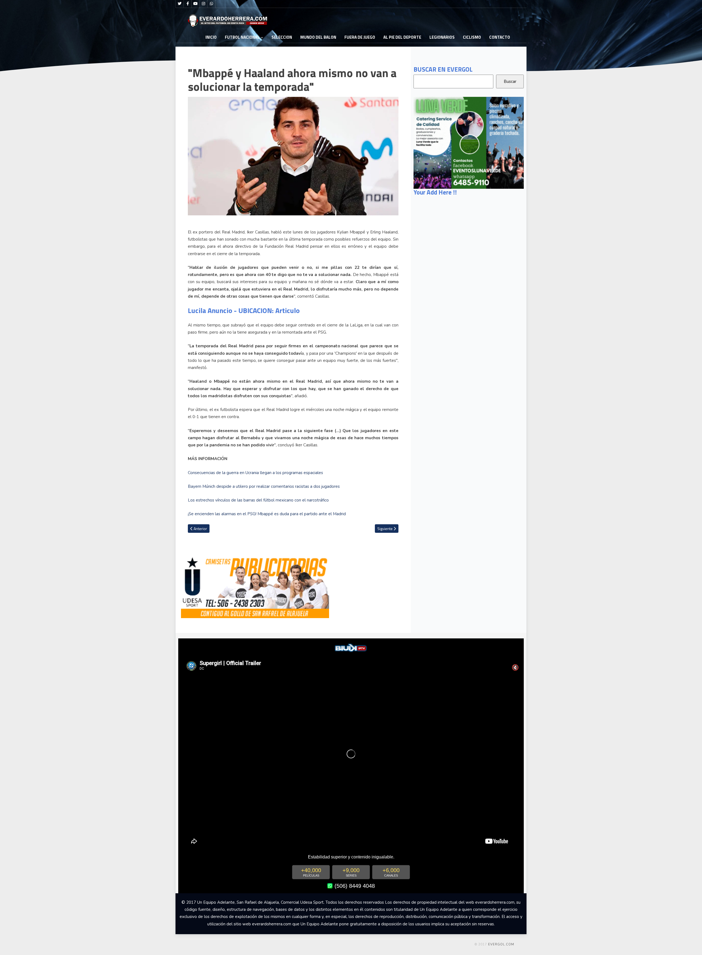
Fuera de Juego (359, 37)
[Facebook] (187, 4)
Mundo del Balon (318, 37)
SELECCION (281, 37)
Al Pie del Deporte (402, 37)
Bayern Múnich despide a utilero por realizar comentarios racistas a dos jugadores (264, 486)
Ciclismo (472, 37)
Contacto (499, 37)
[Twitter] (179, 4)
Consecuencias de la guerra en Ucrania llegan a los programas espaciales (255, 472)
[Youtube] (195, 4)
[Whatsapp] (211, 4)
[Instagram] (203, 4)
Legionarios (442, 37)
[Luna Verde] (469, 142)
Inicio (211, 37)
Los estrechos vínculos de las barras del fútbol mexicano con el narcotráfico (258, 500)
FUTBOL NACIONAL (242, 37)
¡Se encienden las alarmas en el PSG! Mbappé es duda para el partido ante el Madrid (267, 514)
